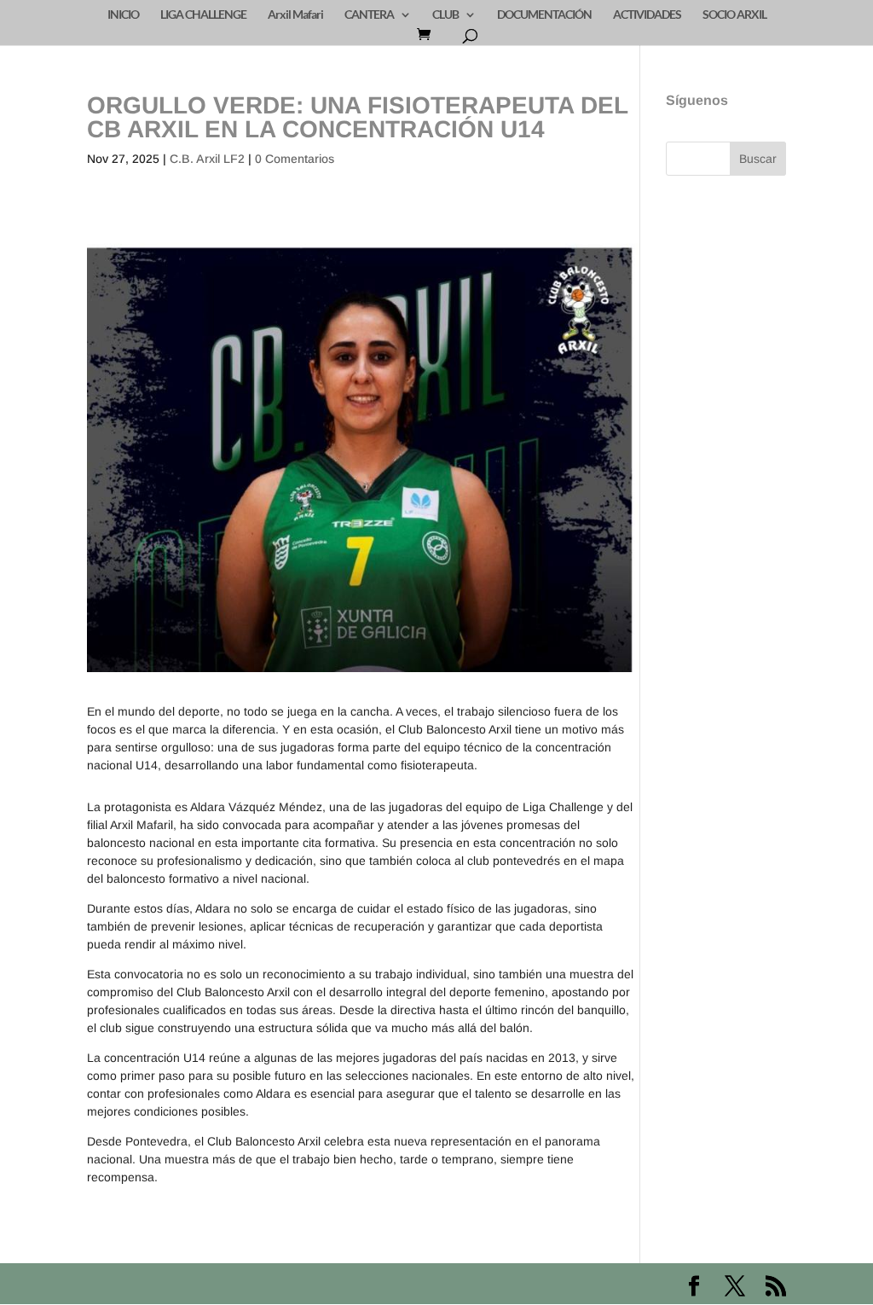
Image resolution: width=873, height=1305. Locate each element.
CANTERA (369, 15)
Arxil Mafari (295, 15)
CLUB (445, 15)
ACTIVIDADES (647, 15)
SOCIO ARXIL (734, 15)
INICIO (123, 15)
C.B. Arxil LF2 (207, 158)
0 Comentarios (294, 158)
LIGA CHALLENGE (203, 15)
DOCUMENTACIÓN (544, 15)
